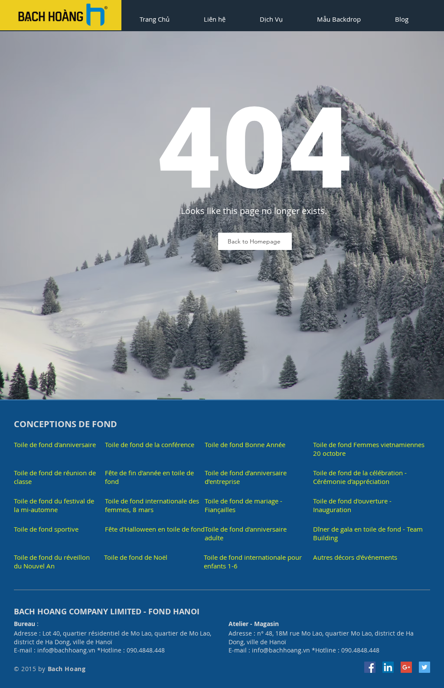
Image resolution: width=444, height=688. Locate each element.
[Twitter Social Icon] (424, 667)
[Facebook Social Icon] (369, 667)
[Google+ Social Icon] (406, 667)
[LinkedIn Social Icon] (388, 667)
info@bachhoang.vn (66, 650)
